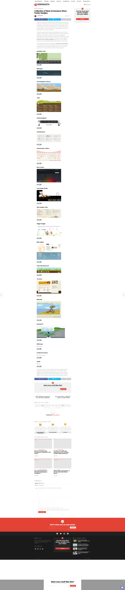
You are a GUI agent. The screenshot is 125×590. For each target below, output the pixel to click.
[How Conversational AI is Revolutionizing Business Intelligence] (43, 463)
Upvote (42, 405)
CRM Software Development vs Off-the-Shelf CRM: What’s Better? (62, 472)
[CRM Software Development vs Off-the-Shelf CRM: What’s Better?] (62, 463)
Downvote (62, 405)
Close (123, 581)
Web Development (38, 1)
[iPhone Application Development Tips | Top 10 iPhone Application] (1, 295)
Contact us (89, 558)
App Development (41, 449)
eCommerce (58, 1)
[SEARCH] (86, 5)
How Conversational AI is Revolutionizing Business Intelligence (40, 472)
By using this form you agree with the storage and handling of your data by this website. (54, 509)
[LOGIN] (84, 5)
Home (85, 558)
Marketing (52, 1)
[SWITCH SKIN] (88, 5)
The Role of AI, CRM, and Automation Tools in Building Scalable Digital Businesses (61, 452)
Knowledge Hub (66, 1)
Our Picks (73, 1)
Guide (59, 469)
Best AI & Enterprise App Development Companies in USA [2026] (42, 452)
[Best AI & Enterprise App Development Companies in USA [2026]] (43, 444)
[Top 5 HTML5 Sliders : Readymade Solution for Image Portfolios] (124, 295)
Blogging (40, 469)
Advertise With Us (86, 1)
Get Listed (79, 1)
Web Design (46, 1)
